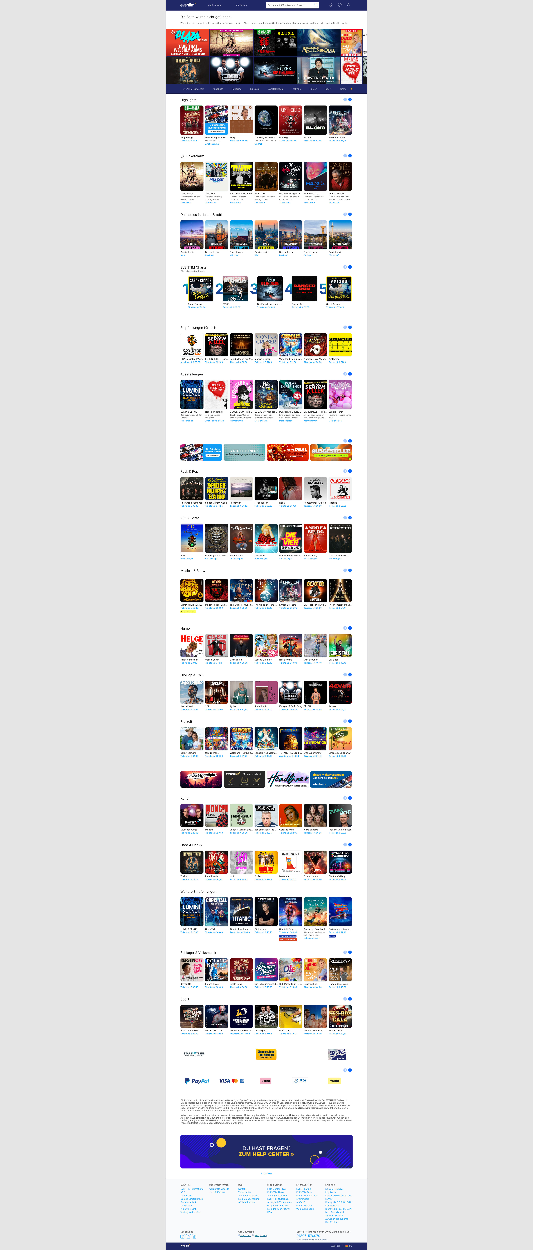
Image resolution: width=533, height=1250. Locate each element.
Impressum (186, 1205)
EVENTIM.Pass (304, 1192)
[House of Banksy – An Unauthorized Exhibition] (264, 70)
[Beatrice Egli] (264, 43)
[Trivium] (188, 70)
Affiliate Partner (246, 1202)
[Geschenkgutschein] (201, 452)
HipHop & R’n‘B (192, 675)
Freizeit (186, 722)
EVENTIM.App (303, 1188)
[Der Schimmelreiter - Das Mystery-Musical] (308, 43)
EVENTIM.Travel (304, 1205)
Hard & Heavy (191, 845)
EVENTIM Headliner (306, 1195)
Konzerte (236, 88)
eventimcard (302, 1198)
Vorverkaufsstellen (277, 1195)
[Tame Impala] (340, 70)
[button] (213, 56)
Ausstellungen (275, 88)
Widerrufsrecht (188, 1208)
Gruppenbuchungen (277, 1205)
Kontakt (242, 1188)
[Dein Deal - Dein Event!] (288, 452)
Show (343, 88)
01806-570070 (308, 1236)
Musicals (254, 88)
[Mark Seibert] (308, 70)
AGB (182, 1192)
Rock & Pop (189, 471)
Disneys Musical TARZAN (338, 1208)
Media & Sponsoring (248, 1198)
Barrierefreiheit (188, 1202)
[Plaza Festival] (188, 43)
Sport (328, 88)
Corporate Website (219, 1188)
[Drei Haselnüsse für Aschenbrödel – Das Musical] (231, 43)
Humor (313, 88)
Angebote (218, 88)
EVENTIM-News (275, 1192)
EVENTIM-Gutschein (193, 88)
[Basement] (286, 43)
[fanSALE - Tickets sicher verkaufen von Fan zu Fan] (331, 779)
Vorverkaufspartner (248, 1195)
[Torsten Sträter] (231, 70)
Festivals (296, 88)
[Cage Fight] (286, 70)
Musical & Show (192, 571)
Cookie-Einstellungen (191, 1198)
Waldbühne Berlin (305, 1208)
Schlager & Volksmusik (198, 953)
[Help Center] (266, 1151)
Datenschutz (187, 1195)
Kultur (185, 798)
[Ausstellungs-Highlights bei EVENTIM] (331, 452)
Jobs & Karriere (217, 1192)
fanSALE (300, 1202)
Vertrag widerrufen (190, 1212)
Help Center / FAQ (276, 1188)
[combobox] (290, 5)
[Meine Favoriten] (340, 5)
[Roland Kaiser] (340, 43)
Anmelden (335, 1246)
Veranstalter (244, 1192)
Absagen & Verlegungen (279, 1202)
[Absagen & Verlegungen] (244, 452)
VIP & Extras (190, 518)
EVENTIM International (192, 1188)
